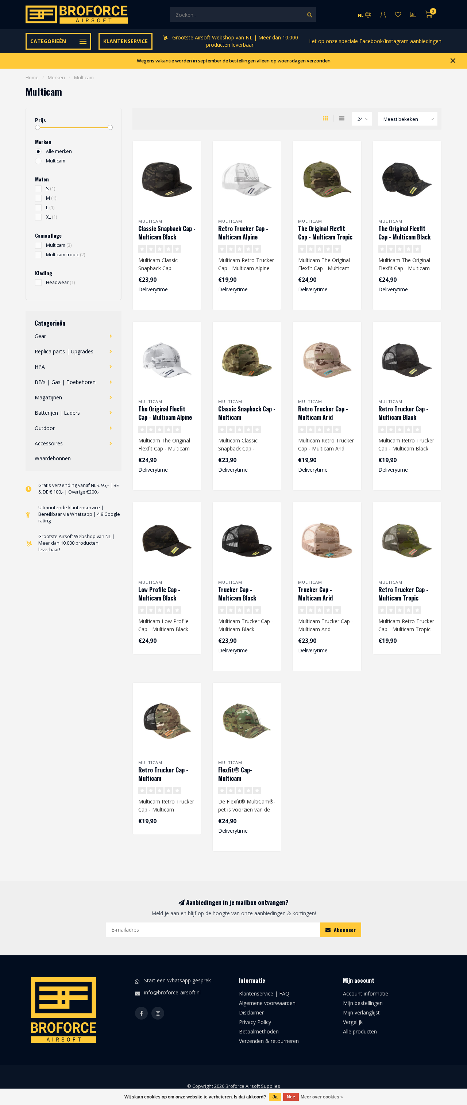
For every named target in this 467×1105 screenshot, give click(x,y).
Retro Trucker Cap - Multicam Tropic (403, 593)
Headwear (60, 282)
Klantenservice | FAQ (264, 993)
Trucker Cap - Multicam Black (237, 593)
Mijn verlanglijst (361, 1012)
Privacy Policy (255, 1021)
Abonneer (344, 929)
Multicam (55, 161)
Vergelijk (353, 1021)
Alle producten (360, 1031)
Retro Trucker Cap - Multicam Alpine (243, 232)
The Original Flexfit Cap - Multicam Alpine (165, 413)
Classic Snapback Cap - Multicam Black (167, 232)
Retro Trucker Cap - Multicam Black (403, 413)
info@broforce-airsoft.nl (172, 992)
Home (32, 77)
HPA (40, 366)
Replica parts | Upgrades (64, 351)
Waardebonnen (53, 458)
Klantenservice (125, 41)
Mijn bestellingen (363, 1003)
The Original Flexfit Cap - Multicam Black (404, 232)
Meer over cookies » (322, 1097)
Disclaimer (251, 1012)
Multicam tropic (65, 255)
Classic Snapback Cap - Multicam (246, 413)
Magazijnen (48, 397)
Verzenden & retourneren (269, 1040)
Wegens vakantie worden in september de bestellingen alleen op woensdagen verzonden (234, 61)
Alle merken (59, 151)
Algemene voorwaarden (267, 1003)
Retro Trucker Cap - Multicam (163, 774)
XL (51, 217)
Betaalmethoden (259, 1031)
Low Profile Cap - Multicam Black (159, 593)
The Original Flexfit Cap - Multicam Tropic (325, 232)
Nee (291, 1097)
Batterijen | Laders (57, 412)
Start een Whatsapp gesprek (177, 980)
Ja (275, 1097)
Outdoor (45, 428)
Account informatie (365, 993)
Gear (40, 336)
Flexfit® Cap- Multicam (235, 774)
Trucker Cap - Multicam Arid (315, 593)
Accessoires (49, 443)
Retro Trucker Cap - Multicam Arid (323, 413)
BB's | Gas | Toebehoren (65, 382)
